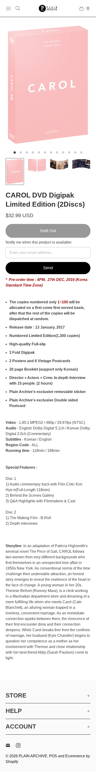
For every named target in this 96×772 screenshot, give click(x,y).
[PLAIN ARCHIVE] (48, 8)
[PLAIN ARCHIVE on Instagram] (21, 745)
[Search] (17, 8)
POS (53, 756)
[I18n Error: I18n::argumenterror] (15, 171)
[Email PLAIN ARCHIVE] (11, 745)
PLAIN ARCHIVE (33, 756)
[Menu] (8, 8)
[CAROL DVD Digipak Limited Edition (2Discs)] (48, 85)
